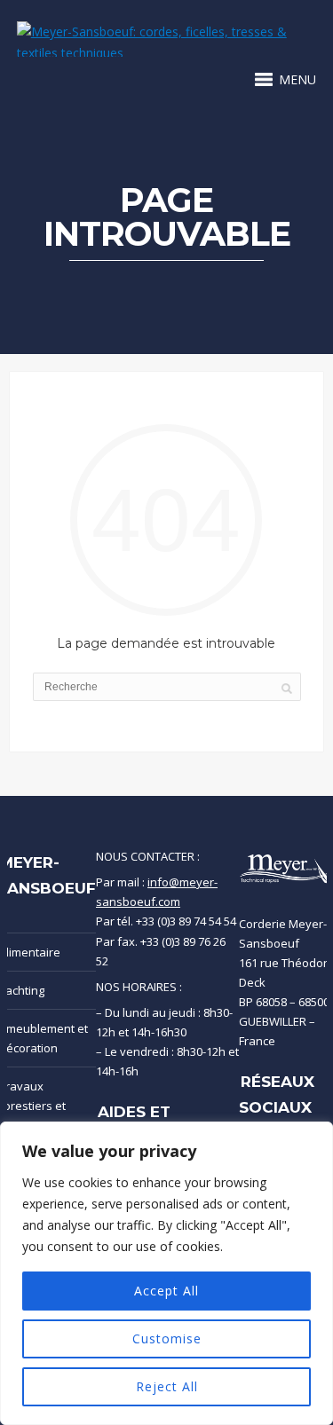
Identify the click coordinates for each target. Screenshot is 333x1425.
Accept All (166, 1290)
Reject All (167, 1386)
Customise (167, 1338)
